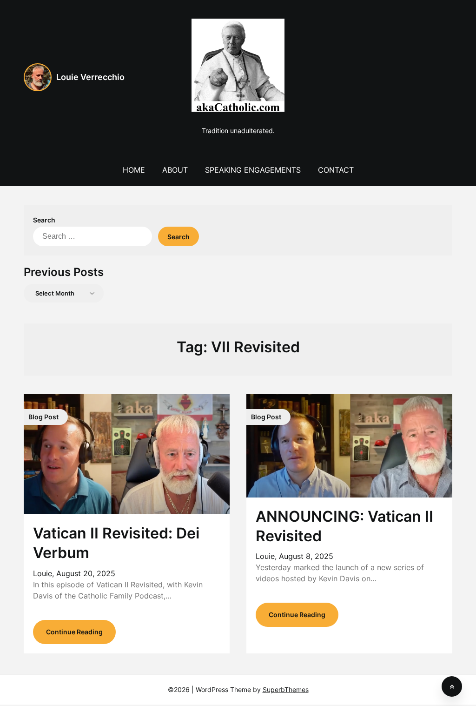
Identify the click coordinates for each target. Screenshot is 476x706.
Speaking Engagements (253, 170)
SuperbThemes (286, 689)
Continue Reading (74, 632)
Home (134, 170)
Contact (336, 170)
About (175, 170)
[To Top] (452, 686)
